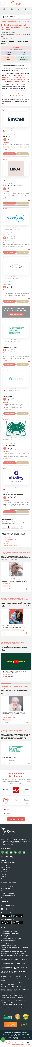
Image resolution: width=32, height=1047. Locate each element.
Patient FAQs (4, 869)
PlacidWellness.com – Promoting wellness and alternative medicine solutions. (14, 967)
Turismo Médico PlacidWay (8, 940)
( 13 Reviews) (13, 276)
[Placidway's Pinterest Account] (15, 852)
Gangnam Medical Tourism (8, 945)
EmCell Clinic (7, 537)
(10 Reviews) (11, 760)
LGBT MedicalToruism (7, 1002)
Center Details (22, 153)
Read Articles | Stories (7, 898)
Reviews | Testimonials (7, 893)
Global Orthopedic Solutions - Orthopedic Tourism (15, 1007)
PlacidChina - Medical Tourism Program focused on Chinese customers (15, 956)
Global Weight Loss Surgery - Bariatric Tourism (14, 993)
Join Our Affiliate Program (8, 862)
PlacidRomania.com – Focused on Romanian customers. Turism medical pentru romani (13, 952)
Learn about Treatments (8, 895)
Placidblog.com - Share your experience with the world (15, 964)
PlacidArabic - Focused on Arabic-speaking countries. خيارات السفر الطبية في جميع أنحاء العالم (14, 975)
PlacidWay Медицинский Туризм (10, 933)
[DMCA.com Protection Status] (26, 1017)
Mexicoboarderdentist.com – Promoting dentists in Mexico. (15, 979)
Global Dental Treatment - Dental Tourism (13, 997)
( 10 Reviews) (13, 339)
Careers (3, 874)
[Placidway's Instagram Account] (19, 852)
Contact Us (4, 876)
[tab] (16, 683)
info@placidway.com (10, 909)
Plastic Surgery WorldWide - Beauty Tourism (13, 986)
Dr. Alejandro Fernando (19, 34)
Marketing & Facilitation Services (10, 865)
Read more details (7, 149)
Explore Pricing (5, 891)
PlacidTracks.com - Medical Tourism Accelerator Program (15, 948)
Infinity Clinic (7, 543)
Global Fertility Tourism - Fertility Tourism (12, 995)
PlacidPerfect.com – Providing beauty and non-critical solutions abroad (14, 971)
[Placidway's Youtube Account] (11, 852)
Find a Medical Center (7, 886)
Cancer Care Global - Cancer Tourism (11, 1004)
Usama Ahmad (8, 38)
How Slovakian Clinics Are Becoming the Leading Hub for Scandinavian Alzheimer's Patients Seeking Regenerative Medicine (14, 713)
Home (4, 21)
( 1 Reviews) (13, 178)
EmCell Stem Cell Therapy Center (13, 539)
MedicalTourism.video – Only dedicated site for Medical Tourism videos (14, 983)
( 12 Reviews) (13, 227)
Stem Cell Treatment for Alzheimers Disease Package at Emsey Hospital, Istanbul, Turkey (15, 580)
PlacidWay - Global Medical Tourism (11, 938)
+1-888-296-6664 (9, 905)
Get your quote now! (16, 314)
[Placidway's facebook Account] (2, 852)
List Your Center (5, 867)
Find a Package (5, 888)
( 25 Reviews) (13, 128)
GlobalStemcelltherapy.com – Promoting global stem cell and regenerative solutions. (16, 989)
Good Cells (7, 541)
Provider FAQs (5, 872)
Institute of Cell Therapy (9, 757)
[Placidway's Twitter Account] (6, 852)
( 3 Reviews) (13, 487)
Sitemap (3, 879)
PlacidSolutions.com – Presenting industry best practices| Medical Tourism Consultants (14, 960)
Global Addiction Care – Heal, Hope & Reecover (14, 1000)
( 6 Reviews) (13, 437)
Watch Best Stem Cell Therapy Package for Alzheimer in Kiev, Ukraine (14, 671)
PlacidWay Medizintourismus (9, 931)
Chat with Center (9, 153)
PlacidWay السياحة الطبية (7, 943)
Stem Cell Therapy (24, 21)
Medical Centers (12, 21)
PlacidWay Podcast (6, 936)
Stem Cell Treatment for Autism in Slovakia (14, 627)
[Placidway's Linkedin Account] (24, 852)
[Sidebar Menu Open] (2, 3)
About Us (3, 860)
